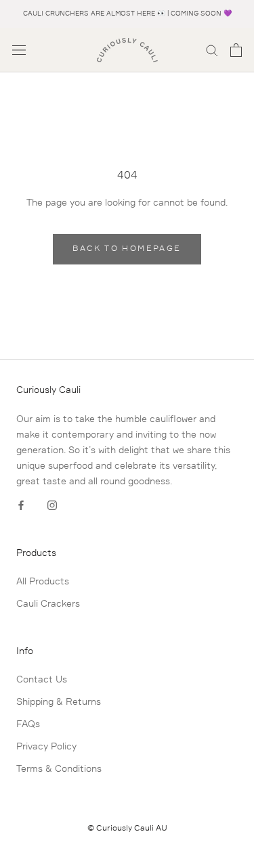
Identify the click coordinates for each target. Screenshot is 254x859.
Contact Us (41, 679)
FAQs (28, 724)
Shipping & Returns (58, 702)
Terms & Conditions (59, 769)
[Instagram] (52, 505)
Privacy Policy (46, 746)
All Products (42, 581)
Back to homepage (126, 249)
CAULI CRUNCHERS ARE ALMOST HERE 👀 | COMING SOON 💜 (127, 13)
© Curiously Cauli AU (127, 829)
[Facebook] (21, 505)
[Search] (212, 49)
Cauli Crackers (48, 604)
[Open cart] (236, 50)
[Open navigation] (19, 50)
